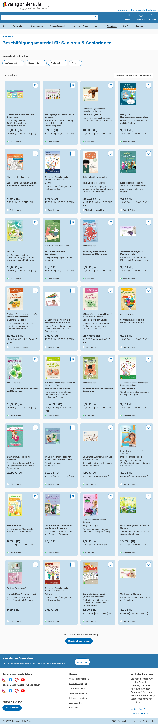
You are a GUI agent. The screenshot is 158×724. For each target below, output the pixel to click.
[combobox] (46, 17)
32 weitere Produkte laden (79, 641)
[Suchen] (95, 17)
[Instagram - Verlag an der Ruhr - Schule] (4, 679)
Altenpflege (112, 26)
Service (73, 674)
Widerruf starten (12, 708)
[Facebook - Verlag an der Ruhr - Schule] (10, 679)
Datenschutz (123, 721)
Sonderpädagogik (57, 26)
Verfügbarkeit (11, 63)
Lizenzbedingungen (78, 684)
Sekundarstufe (37, 26)
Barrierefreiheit (149, 721)
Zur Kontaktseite (138, 713)
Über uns (139, 26)
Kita (4, 26)
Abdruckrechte (75, 703)
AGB (114, 721)
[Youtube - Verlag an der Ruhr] (23, 679)
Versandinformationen (79, 679)
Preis (73, 63)
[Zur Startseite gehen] (39, 6)
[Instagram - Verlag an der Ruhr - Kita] (4, 690)
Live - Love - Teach (80, 26)
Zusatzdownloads (77, 688)
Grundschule (18, 26)
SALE (125, 26)
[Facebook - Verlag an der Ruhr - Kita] (10, 690)
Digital (97, 26)
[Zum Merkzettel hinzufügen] (35, 85)
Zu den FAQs (136, 709)
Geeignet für (33, 63)
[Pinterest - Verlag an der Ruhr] (17, 679)
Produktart (55, 63)
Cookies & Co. (75, 708)
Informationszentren (78, 698)
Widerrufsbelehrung (78, 693)
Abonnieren (82, 662)
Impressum (136, 721)
